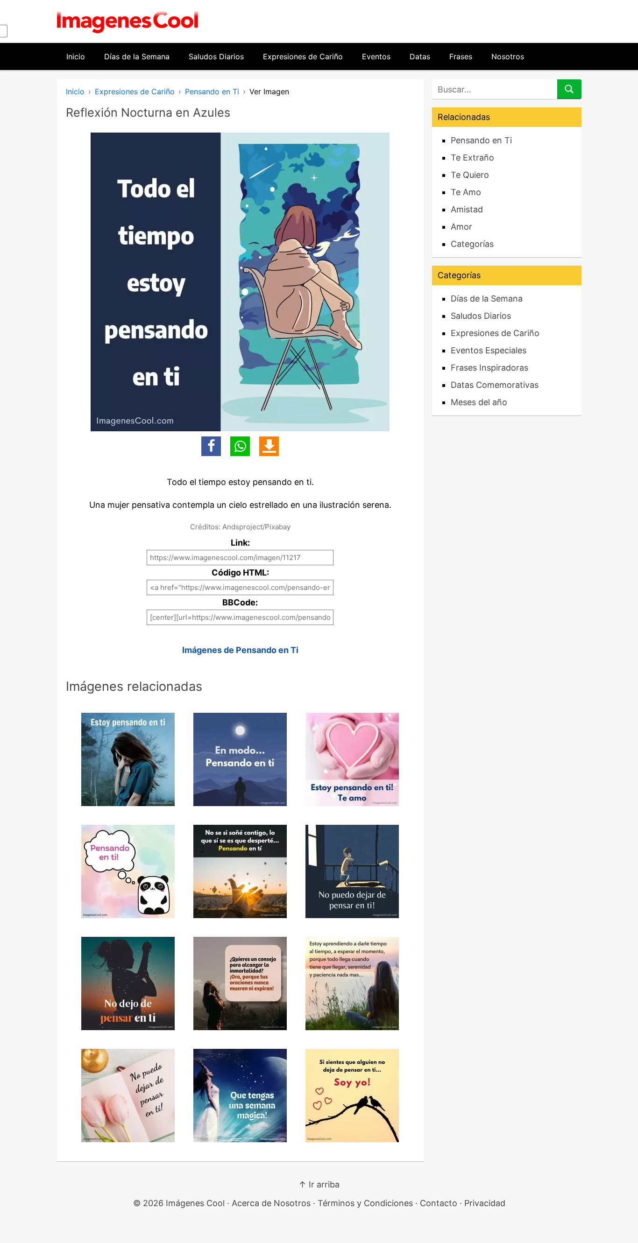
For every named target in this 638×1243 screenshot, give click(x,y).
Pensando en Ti (212, 91)
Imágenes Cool (195, 1203)
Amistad (467, 209)
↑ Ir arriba (319, 1184)
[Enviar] (569, 89)
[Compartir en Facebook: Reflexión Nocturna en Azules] (211, 446)
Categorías (472, 244)
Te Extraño (472, 157)
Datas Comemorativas (495, 385)
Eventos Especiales (488, 350)
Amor (461, 227)
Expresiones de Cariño (303, 56)
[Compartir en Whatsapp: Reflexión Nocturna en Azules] (240, 446)
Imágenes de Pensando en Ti (240, 650)
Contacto (438, 1203)
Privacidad (484, 1203)
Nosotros (507, 56)
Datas (420, 56)
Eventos (376, 56)
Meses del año (479, 402)
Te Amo (466, 192)
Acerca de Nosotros (271, 1203)
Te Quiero (470, 175)
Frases (460, 56)
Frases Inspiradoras (489, 367)
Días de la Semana (137, 56)
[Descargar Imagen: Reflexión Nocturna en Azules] (269, 446)
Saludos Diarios (216, 56)
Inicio (75, 56)
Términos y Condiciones (365, 1203)
